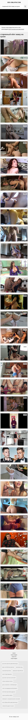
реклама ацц (19, 667)
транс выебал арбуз (7, 695)
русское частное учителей (8, 678)
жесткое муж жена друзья (8, 692)
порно (14, 653)
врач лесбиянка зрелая (8, 667)
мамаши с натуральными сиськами (11, 699)
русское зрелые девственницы (10, 664)
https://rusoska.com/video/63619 (16, 29)
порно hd (14, 657)
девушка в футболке (18, 671)
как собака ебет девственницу (9, 702)
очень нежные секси (7, 681)
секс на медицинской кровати (9, 688)
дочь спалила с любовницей (9, 685)
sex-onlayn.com (14, 2)
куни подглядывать (7, 674)
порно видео (14, 655)
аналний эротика (6, 671)
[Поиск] (25, 6)
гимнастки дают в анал (8, 706)
